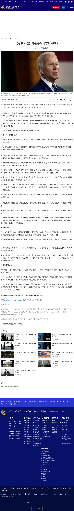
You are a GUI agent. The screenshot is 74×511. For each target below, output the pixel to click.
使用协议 (33, 488)
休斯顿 (30, 401)
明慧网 (55, 494)
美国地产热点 (46, 436)
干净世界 (28, 494)
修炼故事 (43, 478)
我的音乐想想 (66, 443)
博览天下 (11, 436)
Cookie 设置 (37, 508)
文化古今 (44, 434)
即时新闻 (11, 433)
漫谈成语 (44, 429)
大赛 (10, 1)
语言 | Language (32, 1)
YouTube (72, 2)
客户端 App (63, 488)
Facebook (66, 2)
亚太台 (45, 401)
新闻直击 (26, 429)
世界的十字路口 (37, 439)
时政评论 (11, 38)
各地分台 (16, 1)
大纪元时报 (21, 494)
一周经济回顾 (28, 436)
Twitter (69, 2)
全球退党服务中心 (46, 494)
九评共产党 (44, 462)
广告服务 (48, 488)
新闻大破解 (36, 432)
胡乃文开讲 (55, 425)
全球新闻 (26, 420)
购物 (60, 1)
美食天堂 (64, 427)
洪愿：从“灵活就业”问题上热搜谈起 (25, 352)
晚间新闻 (26, 427)
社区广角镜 (27, 439)
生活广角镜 (65, 420)
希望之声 (36, 494)
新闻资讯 (18, 411)
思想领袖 (35, 429)
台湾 (15, 423)
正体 (21, 1)
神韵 (6, 1)
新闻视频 (27, 418)
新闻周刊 (26, 432)
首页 (2, 38)
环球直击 (26, 423)
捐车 (56, 1)
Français (65, 401)
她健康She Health (57, 423)
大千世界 (64, 434)
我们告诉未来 (45, 451)
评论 (6, 38)
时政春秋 (35, 427)
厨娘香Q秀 (65, 436)
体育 (20, 423)
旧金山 (39, 401)
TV (63, 7)
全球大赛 (17, 438)
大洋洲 (25, 401)
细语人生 (35, 445)
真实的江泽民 (45, 465)
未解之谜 (44, 420)
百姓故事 (43, 474)
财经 (15, 426)
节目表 (36, 411)
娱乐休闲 (65, 418)
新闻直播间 (56, 7)
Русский (4, 404)
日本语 (10, 404)
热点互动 (35, 423)
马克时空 (35, 441)
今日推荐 (17, 433)
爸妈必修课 (45, 432)
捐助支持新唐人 (55, 411)
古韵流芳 (44, 425)
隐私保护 (26, 488)
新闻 (11, 418)
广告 (47, 1)
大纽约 (9, 401)
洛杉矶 (20, 401)
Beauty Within (66, 432)
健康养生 (55, 418)
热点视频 (17, 431)
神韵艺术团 (12, 494)
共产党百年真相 (45, 455)
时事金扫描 (36, 425)
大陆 (10, 428)
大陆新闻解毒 (37, 443)
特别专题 (44, 448)
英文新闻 (41, 1)
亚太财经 (26, 443)
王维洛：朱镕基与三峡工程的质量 (25, 361)
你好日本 (64, 423)
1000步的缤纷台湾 (66, 440)
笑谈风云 (44, 423)
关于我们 (12, 488)
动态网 (61, 494)
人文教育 (45, 418)
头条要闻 (11, 431)
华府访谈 (26, 434)
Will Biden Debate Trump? (13, 300)
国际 (10, 421)
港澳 (15, 421)
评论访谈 (36, 418)
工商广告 (43, 481)
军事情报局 (36, 434)
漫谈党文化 (44, 476)
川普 (9, 135)
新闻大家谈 (36, 420)
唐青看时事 (36, 436)
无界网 (67, 494)
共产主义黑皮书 (45, 471)
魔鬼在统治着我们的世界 (48, 460)
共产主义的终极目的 (47, 458)
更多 (11, 496)
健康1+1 (54, 420)
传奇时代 (43, 453)
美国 (10, 423)
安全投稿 (40, 488)
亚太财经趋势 (28, 441)
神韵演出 (11, 438)
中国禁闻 (26, 425)
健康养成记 (55, 427)
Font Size (65, 99)
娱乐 (20, 421)
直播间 (43, 411)
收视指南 (19, 488)
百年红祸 (43, 467)
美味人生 (64, 429)
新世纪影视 (5, 496)
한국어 (16, 404)
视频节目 (27, 411)
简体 (25, 1)
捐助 (51, 1)
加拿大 (15, 401)
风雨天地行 (44, 469)
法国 (35, 401)
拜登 (32, 105)
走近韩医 (54, 432)
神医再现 (54, 429)
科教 (15, 428)
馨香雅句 (44, 427)
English (58, 401)
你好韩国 (64, 425)
